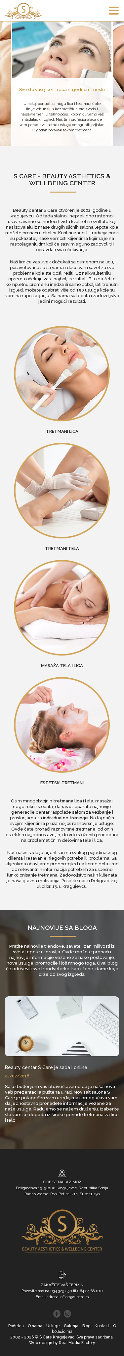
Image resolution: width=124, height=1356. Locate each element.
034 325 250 (61, 1290)
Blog (86, 1326)
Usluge (53, 1326)
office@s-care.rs (75, 1296)
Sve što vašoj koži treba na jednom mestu (62, 89)
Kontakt (102, 1326)
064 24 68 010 (90, 1290)
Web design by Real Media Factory (62, 1342)
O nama (35, 1326)
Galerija (71, 1326)
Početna (16, 1326)
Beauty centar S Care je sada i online (46, 1067)
